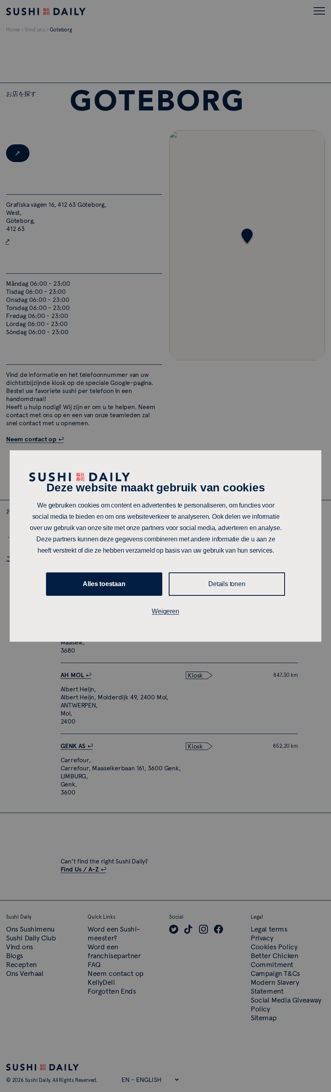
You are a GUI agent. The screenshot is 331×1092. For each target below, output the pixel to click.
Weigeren (165, 611)
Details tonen (226, 583)
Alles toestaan (104, 583)
